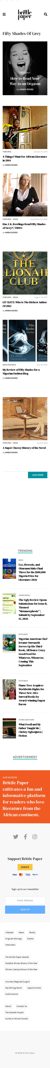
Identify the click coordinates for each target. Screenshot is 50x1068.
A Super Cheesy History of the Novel (24, 448)
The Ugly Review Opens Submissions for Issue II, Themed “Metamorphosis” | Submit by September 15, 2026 (33, 609)
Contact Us (22, 1006)
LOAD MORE (37, 475)
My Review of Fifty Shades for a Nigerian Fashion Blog (21, 371)
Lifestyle (9, 932)
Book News (23, 634)
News (15, 219)
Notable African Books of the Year (21, 963)
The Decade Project (14, 1012)
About (8, 1006)
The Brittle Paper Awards (17, 957)
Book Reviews (9, 365)
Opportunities (24, 595)
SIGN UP (25, 909)
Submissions (11, 994)
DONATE (25, 867)
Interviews (10, 945)
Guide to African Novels (16, 1018)
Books (32, 932)
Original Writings (13, 938)
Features (25, 72)
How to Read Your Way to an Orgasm (25, 81)
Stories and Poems (26, 720)
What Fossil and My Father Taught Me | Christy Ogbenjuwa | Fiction (31, 730)
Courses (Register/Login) (17, 981)
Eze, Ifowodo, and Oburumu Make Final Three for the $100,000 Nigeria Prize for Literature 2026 (32, 572)
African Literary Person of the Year (21, 969)
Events (30, 938)
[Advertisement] (25, 514)
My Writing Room (13, 988)
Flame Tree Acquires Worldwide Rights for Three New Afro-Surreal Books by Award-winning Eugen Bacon (32, 694)
